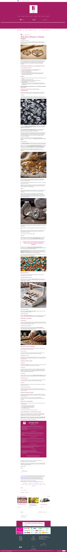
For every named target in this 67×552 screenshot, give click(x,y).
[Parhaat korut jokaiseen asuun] (22, 500)
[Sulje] (66, 550)
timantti (22, 484)
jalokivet (37, 484)
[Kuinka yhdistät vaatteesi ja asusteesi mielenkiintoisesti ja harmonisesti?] (33, 500)
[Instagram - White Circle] (21, 547)
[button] (27, 16)
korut (44, 483)
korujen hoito (40, 484)
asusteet (41, 483)
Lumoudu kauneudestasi (36, 483)
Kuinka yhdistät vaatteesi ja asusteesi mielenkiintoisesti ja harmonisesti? (32, 505)
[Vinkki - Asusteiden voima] (45, 500)
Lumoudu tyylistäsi (30, 483)
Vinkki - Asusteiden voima (44, 504)
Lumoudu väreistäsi (24, 483)
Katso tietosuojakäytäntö (9, 551)
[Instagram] (35, 19)
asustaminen (26, 484)
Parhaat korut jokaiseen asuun (21, 504)
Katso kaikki (48, 496)
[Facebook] (33, 19)
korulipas (44, 484)
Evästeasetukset (59, 550)
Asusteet (22, 487)
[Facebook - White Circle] (19, 547)
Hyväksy (64, 550)
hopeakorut (33, 484)
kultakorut (30, 484)
